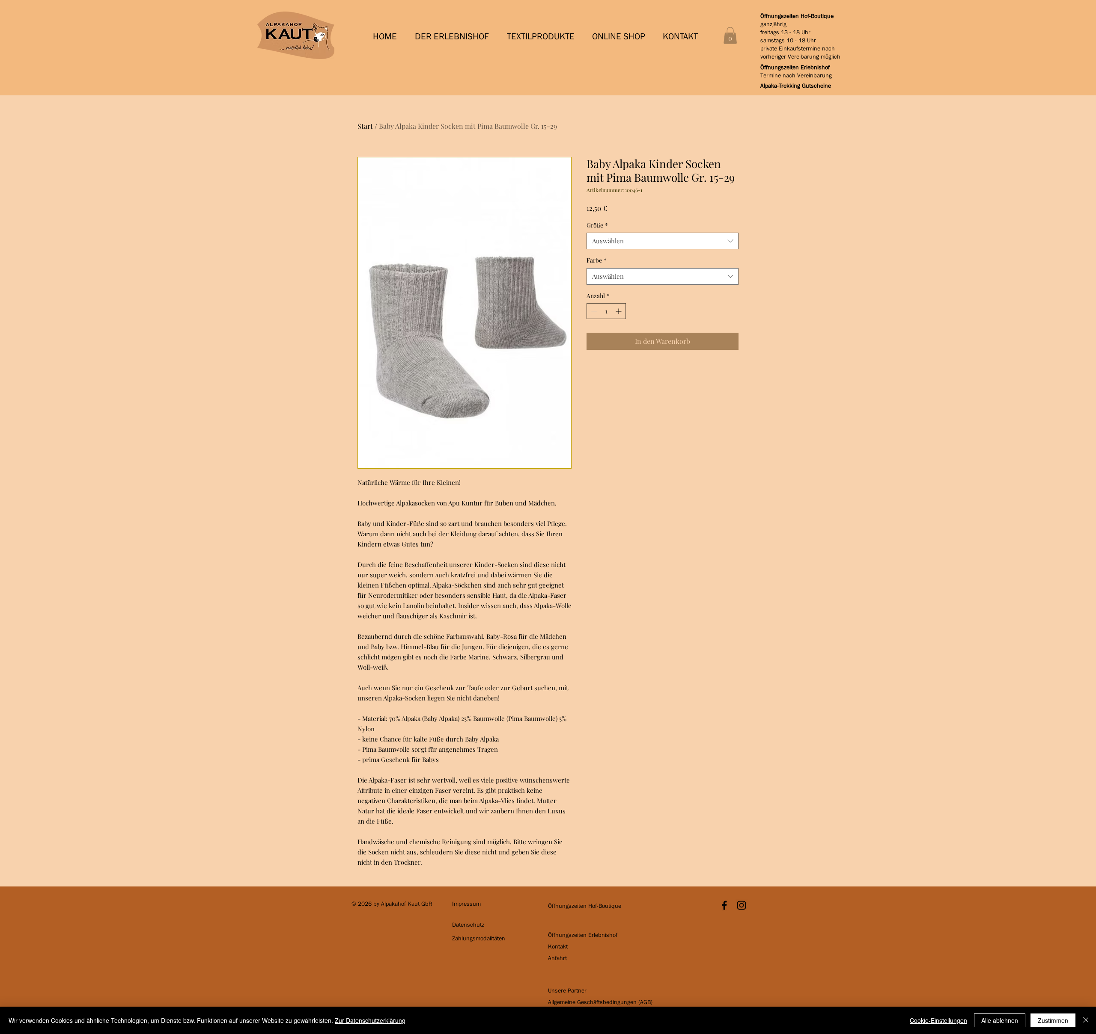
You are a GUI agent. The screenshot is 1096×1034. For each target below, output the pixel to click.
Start (365, 125)
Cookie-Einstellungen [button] (938, 1020)
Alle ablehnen (999, 1020)
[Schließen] (1086, 1020)
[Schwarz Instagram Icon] (742, 905)
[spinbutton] (606, 311)
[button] (454, 36)
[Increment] (619, 311)
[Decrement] (593, 311)
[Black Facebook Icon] (724, 905)
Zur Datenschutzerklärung (370, 1020)
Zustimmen (1053, 1020)
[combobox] (663, 241)
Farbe (597, 260)
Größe (597, 225)
